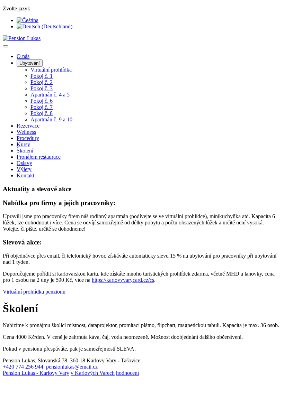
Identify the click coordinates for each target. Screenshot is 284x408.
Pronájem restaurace (39, 157)
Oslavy (24, 163)
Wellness (26, 132)
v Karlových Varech (93, 373)
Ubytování (29, 63)
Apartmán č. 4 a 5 (50, 95)
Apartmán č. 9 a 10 (51, 119)
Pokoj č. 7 (41, 107)
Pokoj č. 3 (41, 88)
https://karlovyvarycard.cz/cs (123, 280)
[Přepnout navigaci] (5, 46)
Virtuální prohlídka (51, 70)
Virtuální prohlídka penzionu (34, 292)
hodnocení (127, 373)
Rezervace (28, 126)
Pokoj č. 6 (41, 101)
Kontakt (25, 175)
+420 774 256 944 (23, 367)
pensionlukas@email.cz (72, 367)
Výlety (24, 169)
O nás (23, 56)
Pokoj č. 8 (41, 113)
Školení (25, 151)
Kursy (23, 144)
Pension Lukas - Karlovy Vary (36, 373)
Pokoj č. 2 (41, 82)
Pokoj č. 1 (41, 76)
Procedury (28, 138)
